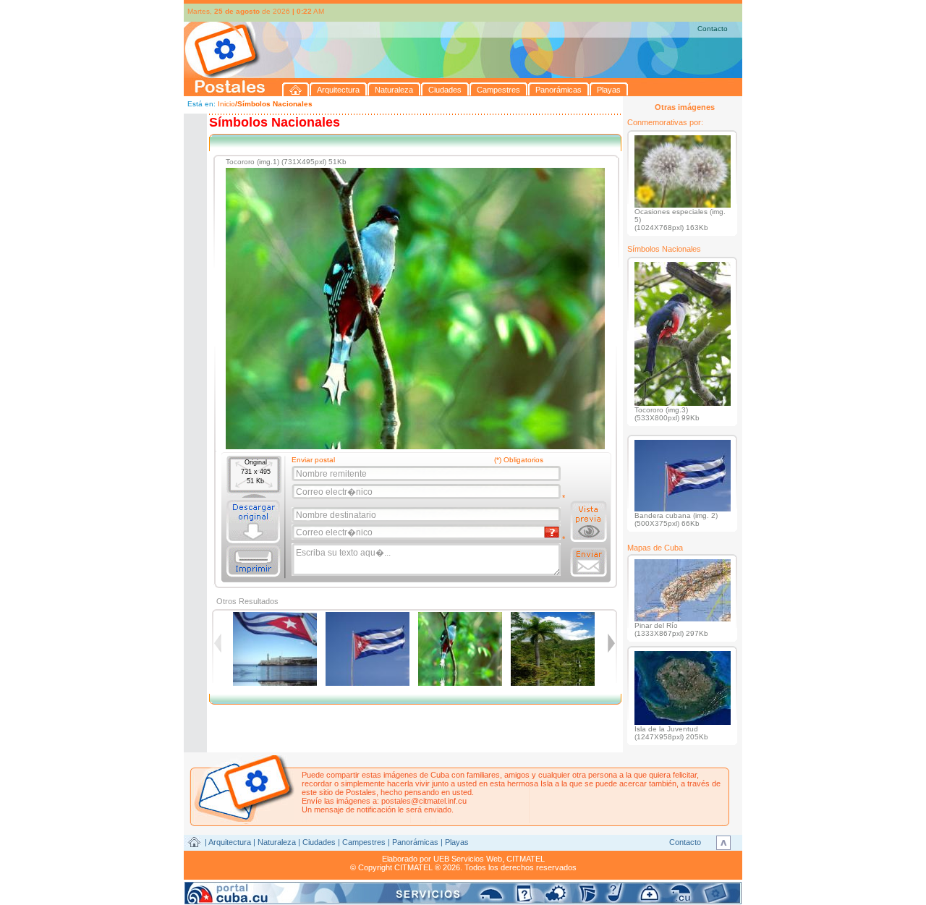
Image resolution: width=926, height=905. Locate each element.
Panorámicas (415, 842)
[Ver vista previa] (588, 522)
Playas (457, 842)
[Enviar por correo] (588, 562)
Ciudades (319, 842)
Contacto (712, 29)
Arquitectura (229, 842)
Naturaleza (277, 842)
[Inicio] (296, 89)
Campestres (364, 842)
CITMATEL (525, 858)
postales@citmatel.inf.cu (424, 800)
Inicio (226, 104)
